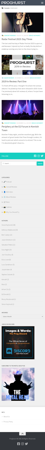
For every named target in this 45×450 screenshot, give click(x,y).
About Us (7, 417)
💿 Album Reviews (8, 78)
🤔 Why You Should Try (11, 212)
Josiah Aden (6, 270)
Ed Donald (5, 294)
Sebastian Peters (7, 245)
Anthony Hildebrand (8, 230)
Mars (3, 284)
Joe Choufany (6, 255)
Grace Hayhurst (34, 35)
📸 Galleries (8, 207)
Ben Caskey (5, 235)
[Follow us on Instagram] (38, 156)
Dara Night (5, 250)
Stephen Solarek (7, 274)
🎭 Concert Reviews (9, 35)
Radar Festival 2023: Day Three (17, 39)
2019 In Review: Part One (14, 81)
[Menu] (42, 3)
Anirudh (4, 279)
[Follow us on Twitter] (42, 156)
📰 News (7, 202)
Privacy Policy (8, 422)
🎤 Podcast (7, 182)
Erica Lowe (5, 260)
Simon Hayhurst (7, 304)
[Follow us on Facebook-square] (35, 156)
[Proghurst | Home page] (17, 2)
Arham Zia (5, 289)
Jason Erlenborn (7, 240)
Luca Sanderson (7, 265)
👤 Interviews (8, 192)
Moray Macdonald (8, 299)
